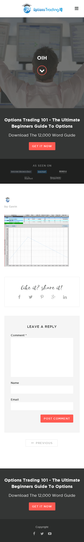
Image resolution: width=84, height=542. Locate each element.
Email (15, 399)
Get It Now (42, 146)
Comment (19, 335)
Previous (44, 442)
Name (15, 382)
